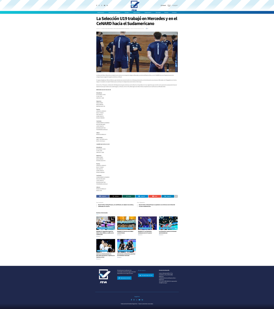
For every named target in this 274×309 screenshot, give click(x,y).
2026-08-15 (119, 257)
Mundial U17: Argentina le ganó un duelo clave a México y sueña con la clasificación (105, 233)
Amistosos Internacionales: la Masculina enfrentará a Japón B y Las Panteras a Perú (105, 255)
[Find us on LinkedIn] (107, 5)
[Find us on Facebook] (96, 5)
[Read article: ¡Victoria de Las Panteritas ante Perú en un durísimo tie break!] (126, 245)
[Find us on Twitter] (101, 5)
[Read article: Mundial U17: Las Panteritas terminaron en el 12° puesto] (147, 223)
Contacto (174, 12)
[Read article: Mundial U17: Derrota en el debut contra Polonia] (126, 223)
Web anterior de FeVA (125, 278)
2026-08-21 (99, 236)
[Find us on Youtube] (104, 5)
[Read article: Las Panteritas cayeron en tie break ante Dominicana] (168, 223)
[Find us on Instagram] (99, 5)
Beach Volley (137, 12)
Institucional (100, 12)
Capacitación (148, 12)
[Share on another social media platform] (176, 196)
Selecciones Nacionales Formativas (121, 28)
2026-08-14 (99, 259)
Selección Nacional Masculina (145, 228)
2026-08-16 (140, 234)
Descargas (158, 12)
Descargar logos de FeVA (147, 275)
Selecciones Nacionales (114, 12)
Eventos (166, 12)
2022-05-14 (98, 28)
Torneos (127, 12)
